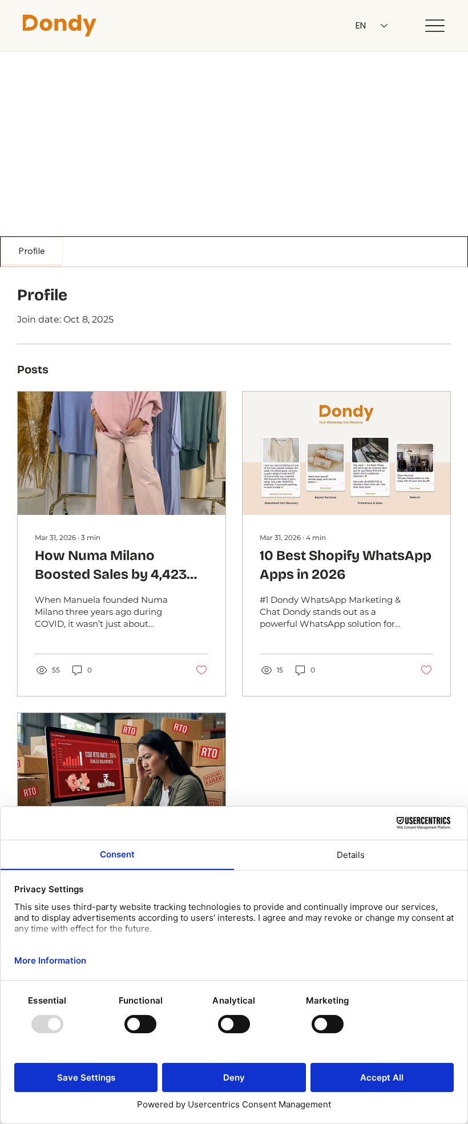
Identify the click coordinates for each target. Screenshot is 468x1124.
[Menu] (435, 26)
